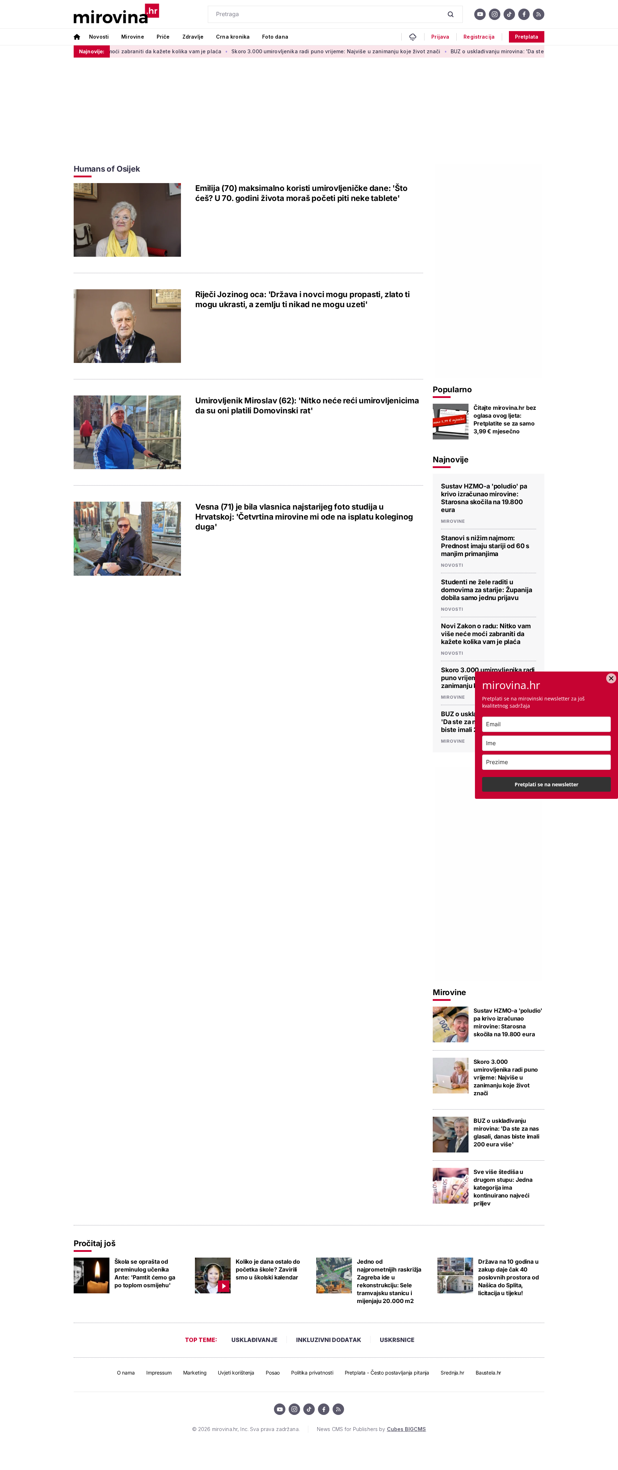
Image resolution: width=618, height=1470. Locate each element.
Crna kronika (233, 37)
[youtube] (480, 14)
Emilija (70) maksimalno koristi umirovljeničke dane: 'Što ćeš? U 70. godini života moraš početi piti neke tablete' (301, 193)
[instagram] (494, 14)
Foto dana (275, 37)
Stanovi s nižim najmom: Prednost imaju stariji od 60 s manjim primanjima (485, 545)
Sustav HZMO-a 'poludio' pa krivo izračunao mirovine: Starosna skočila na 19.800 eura (484, 497)
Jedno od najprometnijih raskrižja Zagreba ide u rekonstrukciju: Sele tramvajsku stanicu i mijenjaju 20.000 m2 (389, 1281)
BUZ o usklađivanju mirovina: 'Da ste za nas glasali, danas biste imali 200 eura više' (506, 1132)
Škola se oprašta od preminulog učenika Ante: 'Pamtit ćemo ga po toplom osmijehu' (144, 1273)
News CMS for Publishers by (371, 1429)
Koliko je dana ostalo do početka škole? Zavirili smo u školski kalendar (268, 1269)
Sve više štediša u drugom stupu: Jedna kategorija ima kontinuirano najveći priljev (503, 1187)
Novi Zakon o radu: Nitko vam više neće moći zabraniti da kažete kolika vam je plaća (486, 633)
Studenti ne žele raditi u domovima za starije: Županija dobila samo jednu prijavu (486, 589)
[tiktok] (509, 14)
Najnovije (451, 459)
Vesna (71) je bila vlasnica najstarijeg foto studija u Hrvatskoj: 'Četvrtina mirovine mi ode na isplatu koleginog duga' (304, 516)
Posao (273, 1373)
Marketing (195, 1373)
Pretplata (526, 37)
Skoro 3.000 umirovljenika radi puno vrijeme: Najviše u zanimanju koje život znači (303, 51)
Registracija (479, 37)
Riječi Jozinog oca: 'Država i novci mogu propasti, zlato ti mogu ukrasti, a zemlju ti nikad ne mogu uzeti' (302, 299)
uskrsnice (397, 1339)
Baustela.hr (488, 1373)
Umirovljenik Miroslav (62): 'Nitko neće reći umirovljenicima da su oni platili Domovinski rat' (307, 405)
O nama (126, 1373)
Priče (163, 37)
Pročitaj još (94, 1243)
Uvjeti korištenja (236, 1373)
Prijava (440, 37)
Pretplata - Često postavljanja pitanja (387, 1373)
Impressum (159, 1373)
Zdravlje (192, 37)
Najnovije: (91, 51)
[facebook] (524, 14)
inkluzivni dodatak (328, 1339)
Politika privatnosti (312, 1373)
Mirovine (132, 37)
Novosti (99, 37)
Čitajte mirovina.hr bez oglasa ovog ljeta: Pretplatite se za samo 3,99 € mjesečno (505, 419)
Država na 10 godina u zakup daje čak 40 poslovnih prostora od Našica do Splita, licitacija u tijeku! (508, 1277)
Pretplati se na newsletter (546, 784)
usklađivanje (254, 1339)
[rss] (538, 14)
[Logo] (116, 14)
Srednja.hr (452, 1373)
